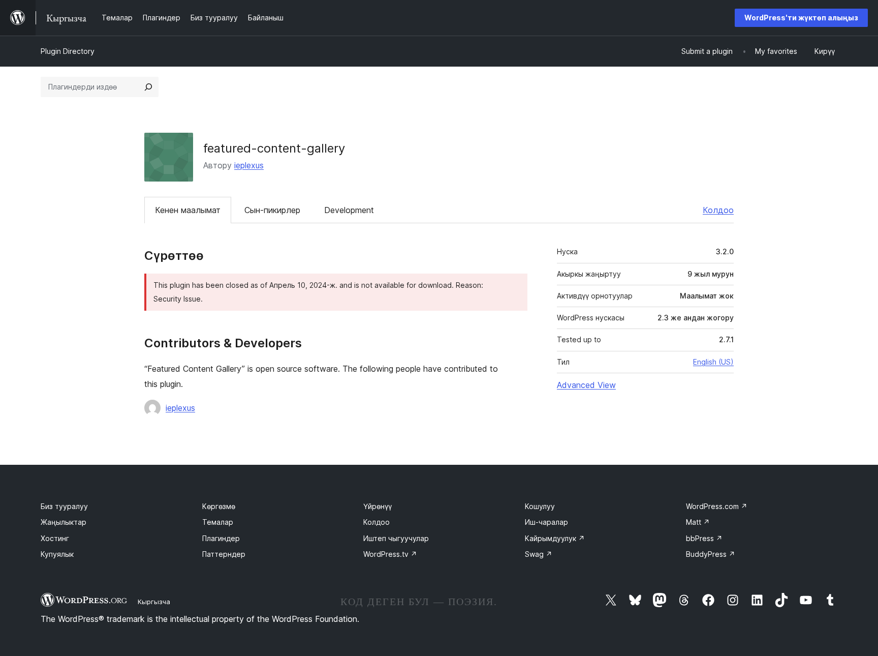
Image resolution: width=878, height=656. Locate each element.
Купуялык (57, 554)
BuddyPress (710, 554)
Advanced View (586, 385)
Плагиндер (221, 538)
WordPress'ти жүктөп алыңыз (801, 17)
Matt (698, 522)
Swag (538, 554)
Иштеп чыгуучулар (396, 538)
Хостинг (55, 538)
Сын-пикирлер (272, 210)
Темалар (217, 522)
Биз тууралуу (64, 506)
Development (349, 210)
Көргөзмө (218, 506)
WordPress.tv (390, 554)
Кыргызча (154, 602)
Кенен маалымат (188, 210)
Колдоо (718, 210)
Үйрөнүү (377, 506)
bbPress (704, 538)
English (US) (713, 361)
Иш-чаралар (546, 522)
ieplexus (249, 165)
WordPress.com (716, 506)
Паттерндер (223, 554)
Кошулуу (540, 506)
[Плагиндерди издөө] (148, 87)
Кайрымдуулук (555, 538)
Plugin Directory (68, 51)
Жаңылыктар (63, 522)
